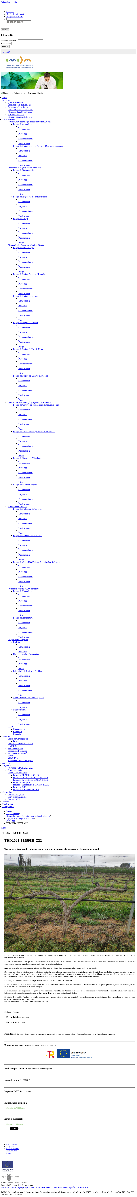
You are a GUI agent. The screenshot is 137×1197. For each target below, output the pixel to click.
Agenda (5, 802)
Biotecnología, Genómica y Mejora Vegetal (26, 245)
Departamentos (8, 119)
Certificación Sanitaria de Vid (20, 743)
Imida (8, 811)
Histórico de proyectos (17, 773)
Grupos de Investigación (18, 639)
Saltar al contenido (9, 2)
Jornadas (6, 763)
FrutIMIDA (13, 746)
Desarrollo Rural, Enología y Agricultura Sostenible (29, 402)
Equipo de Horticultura (23, 618)
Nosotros (6, 100)
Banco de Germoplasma (18, 739)
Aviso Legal (16, 1187)
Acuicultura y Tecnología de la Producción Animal (29, 122)
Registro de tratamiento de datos (36, 1187)
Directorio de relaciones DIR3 (20, 109)
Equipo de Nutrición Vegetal (25, 485)
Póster (21, 194)
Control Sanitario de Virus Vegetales (28, 698)
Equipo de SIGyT (20, 218)
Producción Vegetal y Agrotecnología (23, 589)
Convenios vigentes (16, 794)
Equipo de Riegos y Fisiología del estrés (30, 197)
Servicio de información (18, 753)
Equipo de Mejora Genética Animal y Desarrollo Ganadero (38, 146)
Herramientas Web (15, 748)
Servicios (6, 736)
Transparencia (8, 806)
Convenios (7, 792)
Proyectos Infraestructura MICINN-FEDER (31, 785)
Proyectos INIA (19, 787)
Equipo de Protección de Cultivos (27, 509)
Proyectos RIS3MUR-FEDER (26, 789)
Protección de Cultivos (17, 506)
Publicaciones (24, 143)
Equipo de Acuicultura (22, 124)
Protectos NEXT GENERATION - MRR (30, 777)
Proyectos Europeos (21, 782)
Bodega (16, 642)
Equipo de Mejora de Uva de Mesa (28, 349)
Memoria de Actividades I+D (20, 117)
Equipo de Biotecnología (23, 247)
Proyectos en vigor (16, 770)
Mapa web (5, 1187)
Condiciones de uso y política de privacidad (70, 1187)
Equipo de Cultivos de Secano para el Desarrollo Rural (36, 405)
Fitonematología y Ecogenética (26, 654)
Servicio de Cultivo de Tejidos (20, 760)
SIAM (10, 756)
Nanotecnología (19, 710)
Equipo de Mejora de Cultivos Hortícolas (30, 376)
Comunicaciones (25, 139)
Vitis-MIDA (13, 758)
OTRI (10, 727)
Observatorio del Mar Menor (20, 112)
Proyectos (22, 134)
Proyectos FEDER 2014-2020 (26, 775)
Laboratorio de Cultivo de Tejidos (27, 671)
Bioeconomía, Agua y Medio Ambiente (24, 168)
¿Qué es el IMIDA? (16, 102)
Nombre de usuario (9, 41)
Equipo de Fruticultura (22, 591)
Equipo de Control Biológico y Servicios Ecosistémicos (36, 562)
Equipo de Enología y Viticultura (27, 458)
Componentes (24, 129)
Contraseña (6, 43)
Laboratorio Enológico (17, 751)
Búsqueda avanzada (14, 16)
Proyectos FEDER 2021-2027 (20, 768)
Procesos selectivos (16, 114)
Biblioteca (17, 731)
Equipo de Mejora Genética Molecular (29, 274)
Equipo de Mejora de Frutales (25, 322)
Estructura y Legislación (18, 107)
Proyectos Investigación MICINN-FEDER (31, 780)
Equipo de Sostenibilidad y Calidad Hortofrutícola (34, 431)
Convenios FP (14, 799)
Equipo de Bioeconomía (23, 170)
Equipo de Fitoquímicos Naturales (27, 535)
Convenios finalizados (17, 797)
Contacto (17, 734)
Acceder (5, 46)
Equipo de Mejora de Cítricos (25, 296)
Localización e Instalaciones (19, 105)
